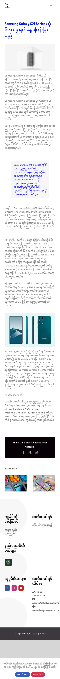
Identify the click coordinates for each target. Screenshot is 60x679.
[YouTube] (21, 588)
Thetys (42, 633)
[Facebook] (7, 588)
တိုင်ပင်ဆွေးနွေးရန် (42, 525)
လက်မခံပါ (38, 674)
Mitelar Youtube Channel (32, 412)
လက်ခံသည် (22, 674)
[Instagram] (14, 588)
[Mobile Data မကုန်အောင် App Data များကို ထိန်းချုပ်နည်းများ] (16, 483)
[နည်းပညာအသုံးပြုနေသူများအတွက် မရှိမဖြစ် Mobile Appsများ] (44, 483)
